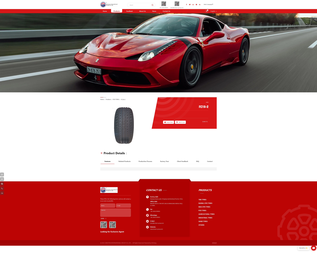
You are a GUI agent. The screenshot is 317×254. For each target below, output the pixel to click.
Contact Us (166, 11)
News (154, 11)
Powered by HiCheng (150, 243)
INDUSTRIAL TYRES (205, 218)
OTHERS (201, 225)
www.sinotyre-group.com (156, 229)
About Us (142, 11)
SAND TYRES (203, 221)
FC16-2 (123, 99)
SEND (102, 218)
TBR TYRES (202, 200)
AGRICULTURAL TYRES (206, 214)
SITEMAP (214, 243)
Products (117, 11)
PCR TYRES (116, 99)
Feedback (129, 11)
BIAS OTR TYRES (204, 207)
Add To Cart (182, 122)
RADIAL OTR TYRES (205, 203)
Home (105, 11)
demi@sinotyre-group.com (176, 7)
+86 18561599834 (163, 7)
